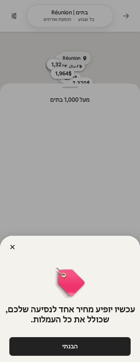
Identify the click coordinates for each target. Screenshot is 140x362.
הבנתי (70, 346)
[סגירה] (12, 247)
